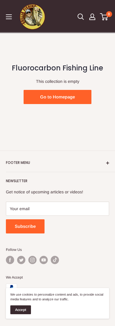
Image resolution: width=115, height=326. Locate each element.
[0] (104, 16)
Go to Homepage (57, 96)
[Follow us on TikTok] (55, 260)
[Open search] (81, 17)
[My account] (92, 17)
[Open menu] (9, 16)
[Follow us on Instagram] (32, 260)
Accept (20, 310)
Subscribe (25, 226)
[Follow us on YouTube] (44, 260)
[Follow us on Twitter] (21, 260)
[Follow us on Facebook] (10, 260)
